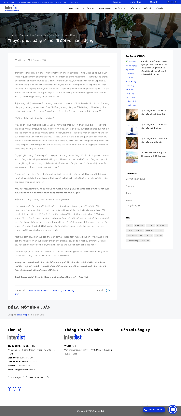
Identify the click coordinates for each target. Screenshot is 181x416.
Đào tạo (24, 35)
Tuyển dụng (134, 205)
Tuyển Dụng (89, 8)
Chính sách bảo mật (37, 378)
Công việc (139, 225)
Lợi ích (159, 230)
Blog (129, 225)
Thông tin (120, 8)
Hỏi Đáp (159, 8)
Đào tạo (145, 241)
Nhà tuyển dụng (135, 235)
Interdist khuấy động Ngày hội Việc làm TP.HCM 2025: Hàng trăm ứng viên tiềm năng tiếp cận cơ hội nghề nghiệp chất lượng (154, 67)
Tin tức (129, 200)
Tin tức (149, 235)
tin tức (159, 235)
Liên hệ (147, 8)
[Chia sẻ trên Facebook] (108, 290)
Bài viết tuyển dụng (135, 179)
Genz (130, 230)
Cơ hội (150, 225)
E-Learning (105, 8)
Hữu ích (139, 230)
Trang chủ (72, 8)
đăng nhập (22, 314)
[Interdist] (12, 8)
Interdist (149, 230)
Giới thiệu (135, 8)
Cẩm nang (161, 225)
